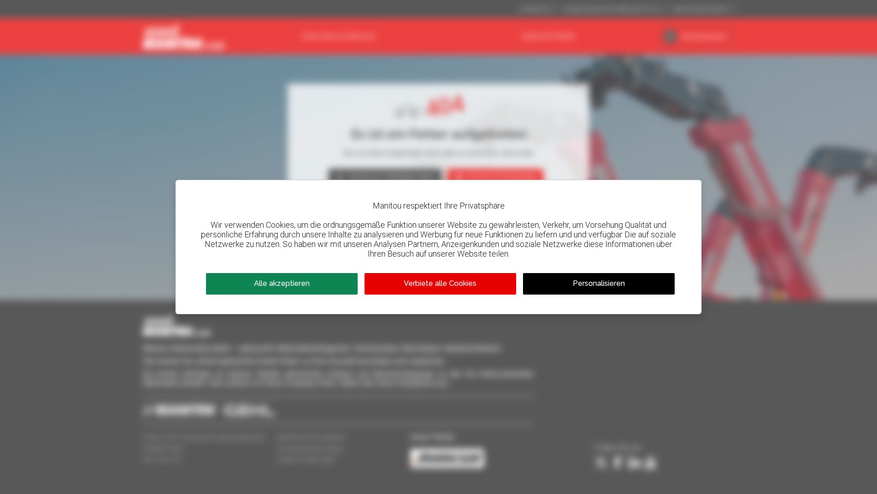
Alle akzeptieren (282, 283)
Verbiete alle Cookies (440, 283)
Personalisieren (599, 283)
